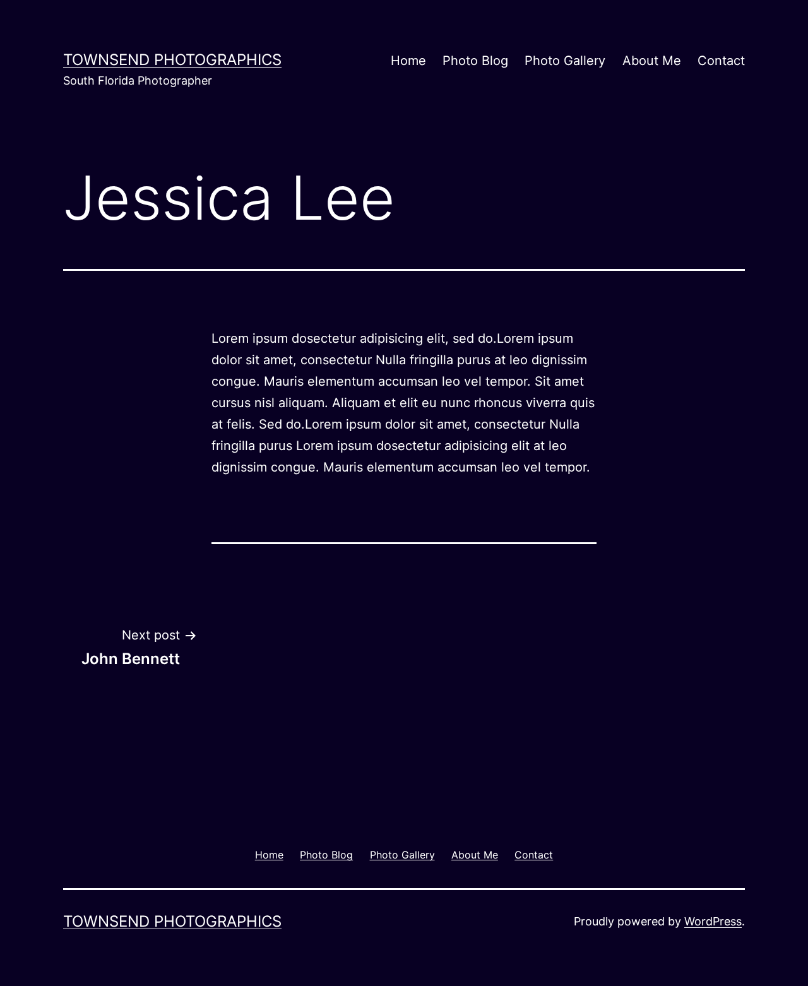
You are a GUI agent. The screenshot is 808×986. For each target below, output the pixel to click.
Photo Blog (475, 60)
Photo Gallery (565, 60)
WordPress (713, 921)
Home (408, 60)
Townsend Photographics (172, 59)
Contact (721, 60)
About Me (651, 60)
